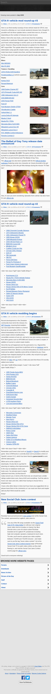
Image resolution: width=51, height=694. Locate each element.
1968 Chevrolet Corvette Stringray (17, 230)
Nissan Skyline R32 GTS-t (15, 424)
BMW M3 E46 (10, 379)
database (40, 347)
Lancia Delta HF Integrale (9, 115)
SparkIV (29, 451)
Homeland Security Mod (14, 399)
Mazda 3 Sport (6, 118)
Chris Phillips (38, 666)
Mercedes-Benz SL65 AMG (10, 124)
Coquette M (10, 390)
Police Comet (10, 431)
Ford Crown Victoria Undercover (17, 264)
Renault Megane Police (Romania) (18, 291)
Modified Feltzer (11, 415)
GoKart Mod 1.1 (6, 112)
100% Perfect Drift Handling (10, 72)
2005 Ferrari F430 (7, 101)
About (3, 587)
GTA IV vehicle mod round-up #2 (19, 204)
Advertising (12, 673)
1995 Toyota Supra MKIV (14, 372)
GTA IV (28, 24)
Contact (4, 584)
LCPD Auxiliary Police (13, 401)
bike (10, 360)
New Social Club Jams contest (18, 499)
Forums (4, 565)
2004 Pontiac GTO (12, 374)
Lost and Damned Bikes (14, 403)
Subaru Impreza (11, 437)
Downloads (5, 569)
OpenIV (36, 451)
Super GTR (10, 296)
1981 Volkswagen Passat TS (15, 235)
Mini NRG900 (5, 63)
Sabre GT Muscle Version (14, 293)
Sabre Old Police (12, 435)
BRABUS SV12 (11, 246)
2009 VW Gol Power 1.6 (14, 242)
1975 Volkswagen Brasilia (15, 233)
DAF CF (9, 253)
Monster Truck (11, 417)
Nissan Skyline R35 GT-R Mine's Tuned (19, 287)
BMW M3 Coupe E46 (13, 244)
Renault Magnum (7, 83)
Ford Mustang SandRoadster (16, 266)
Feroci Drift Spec (11, 260)
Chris (5, 24)
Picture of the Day (7, 576)
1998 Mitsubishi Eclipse (14, 239)
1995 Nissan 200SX (13, 237)
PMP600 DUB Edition (13, 428)
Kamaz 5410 (5, 81)
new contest (27, 516)
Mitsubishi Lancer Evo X (9, 130)
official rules (22, 551)
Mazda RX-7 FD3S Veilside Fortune (18, 278)
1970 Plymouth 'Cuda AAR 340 (11, 92)
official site (7, 161)
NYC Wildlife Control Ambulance (12, 133)
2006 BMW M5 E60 (7, 98)
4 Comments (36, 24)
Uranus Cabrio (11, 442)
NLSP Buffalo (10, 289)
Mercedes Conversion (13, 413)
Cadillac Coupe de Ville (14, 248)
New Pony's (10, 419)
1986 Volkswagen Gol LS (9, 95)
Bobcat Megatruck (12, 381)
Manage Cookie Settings (39, 673)
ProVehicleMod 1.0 (7, 75)
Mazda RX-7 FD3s (7, 121)
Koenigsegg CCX (12, 275)
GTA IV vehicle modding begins (19, 313)
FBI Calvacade (11, 255)
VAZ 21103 (9, 300)
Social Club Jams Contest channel (19, 544)
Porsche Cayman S (7, 136)
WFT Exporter (5, 325)
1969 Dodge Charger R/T (9, 89)
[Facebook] (23, 677)
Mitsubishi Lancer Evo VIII (10, 127)
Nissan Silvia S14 (12, 284)
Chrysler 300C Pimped (14, 251)
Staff (3, 580)
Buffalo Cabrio (11, 383)
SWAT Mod (10, 433)
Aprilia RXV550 (11, 377)
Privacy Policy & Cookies (24, 673)
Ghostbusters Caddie (8, 109)
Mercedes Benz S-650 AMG (15, 280)
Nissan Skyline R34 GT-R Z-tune (17, 426)
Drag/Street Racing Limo (14, 392)
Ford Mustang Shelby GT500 (11, 107)
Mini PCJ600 (5, 66)
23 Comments (36, 316)
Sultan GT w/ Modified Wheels (16, 440)
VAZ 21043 (10, 298)
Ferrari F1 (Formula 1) (13, 262)
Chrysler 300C (11, 388)
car (16, 360)
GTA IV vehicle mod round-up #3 (19, 20)
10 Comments (36, 147)
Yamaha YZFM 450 (12, 444)
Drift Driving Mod (11, 395)
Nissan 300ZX (11, 282)
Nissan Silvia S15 (12, 422)
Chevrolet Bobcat (12, 386)
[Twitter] (28, 677)
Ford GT (4, 104)
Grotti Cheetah (11, 397)
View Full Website (25, 682)
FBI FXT (9, 257)
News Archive (6, 572)
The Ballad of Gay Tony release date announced (21, 142)
